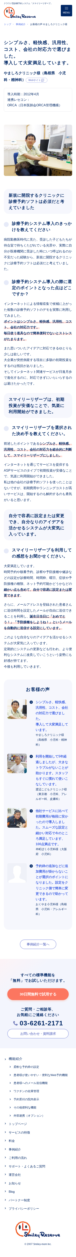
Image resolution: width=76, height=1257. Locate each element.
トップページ (18, 1124)
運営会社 (15, 1174)
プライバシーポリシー (24, 1208)
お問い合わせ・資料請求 (38, 1033)
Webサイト (34, 80)
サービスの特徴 (19, 1132)
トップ (7, 24)
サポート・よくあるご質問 (27, 1166)
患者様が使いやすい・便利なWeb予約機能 (41, 1075)
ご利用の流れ (18, 1157)
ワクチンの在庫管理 (26, 1091)
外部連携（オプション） (29, 1115)
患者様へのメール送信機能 (31, 1083)
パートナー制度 (19, 1200)
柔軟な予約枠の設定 (26, 1066)
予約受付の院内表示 (26, 1099)
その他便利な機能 (25, 1107)
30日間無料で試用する (38, 994)
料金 (12, 1141)
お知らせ (15, 1183)
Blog (12, 1191)
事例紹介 (21, 24)
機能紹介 (15, 1058)
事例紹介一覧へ (38, 944)
